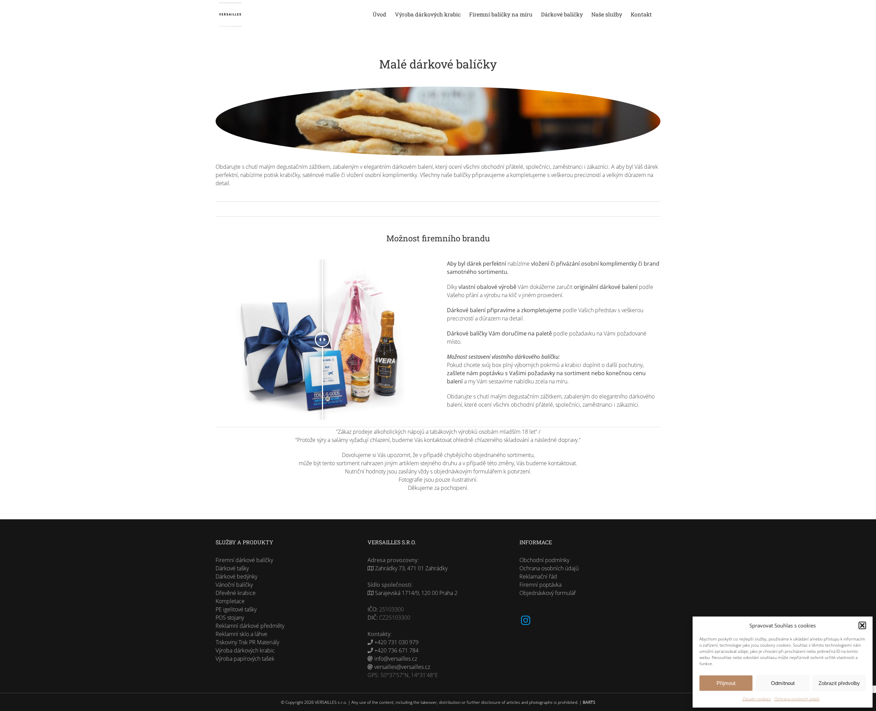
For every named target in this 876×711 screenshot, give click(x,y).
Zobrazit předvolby (839, 683)
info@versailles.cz (395, 658)
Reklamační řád (538, 576)
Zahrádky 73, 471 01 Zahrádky (411, 568)
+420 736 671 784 (396, 650)
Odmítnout (783, 683)
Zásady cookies (757, 699)
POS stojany (230, 617)
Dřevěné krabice (236, 593)
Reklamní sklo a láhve (241, 634)
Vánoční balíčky (234, 584)
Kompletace (230, 601)
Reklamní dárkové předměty (250, 626)
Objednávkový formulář (547, 593)
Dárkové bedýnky (236, 576)
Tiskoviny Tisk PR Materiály (247, 642)
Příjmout (726, 683)
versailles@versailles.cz (402, 667)
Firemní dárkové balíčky (244, 560)
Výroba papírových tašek (245, 658)
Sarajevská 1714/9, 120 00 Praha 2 (416, 593)
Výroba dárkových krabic (245, 650)
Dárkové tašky (232, 568)
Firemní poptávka (540, 584)
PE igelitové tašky (236, 609)
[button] (862, 625)
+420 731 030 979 (396, 642)
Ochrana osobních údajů (797, 699)
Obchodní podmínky (544, 560)
